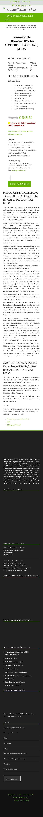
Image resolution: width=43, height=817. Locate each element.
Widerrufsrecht (28, 795)
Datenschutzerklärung (20, 797)
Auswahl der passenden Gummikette (18, 419)
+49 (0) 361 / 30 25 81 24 (21, 2)
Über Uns (7, 764)
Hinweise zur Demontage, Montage (15, 753)
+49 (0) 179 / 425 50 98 (23, 6)
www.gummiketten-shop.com (17, 570)
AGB (8, 422)
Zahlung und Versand (18, 170)
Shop (5, 738)
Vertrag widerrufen (12, 779)
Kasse (5, 748)
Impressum (11, 795)
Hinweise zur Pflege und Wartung (14, 759)
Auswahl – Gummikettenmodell (14, 728)
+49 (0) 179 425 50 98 (18, 565)
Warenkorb (7, 743)
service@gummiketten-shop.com (19, 568)
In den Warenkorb (19, 184)
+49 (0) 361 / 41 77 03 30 (15, 563)
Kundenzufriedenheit (10, 769)
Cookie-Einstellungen (21, 800)
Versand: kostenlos (15, 134)
